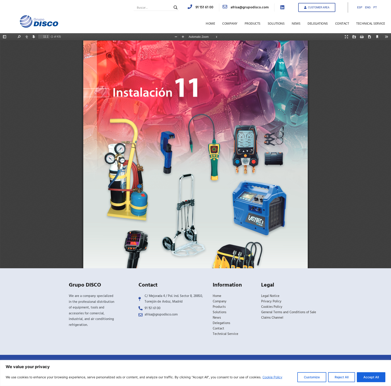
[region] (195, 373)
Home (210, 23)
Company (229, 23)
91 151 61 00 (204, 7)
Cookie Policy (272, 377)
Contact (342, 23)
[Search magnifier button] (175, 7)
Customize (312, 377)
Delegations (318, 23)
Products (252, 23)
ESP (359, 7)
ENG (368, 7)
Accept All (371, 377)
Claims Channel (272, 317)
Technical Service (370, 23)
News (296, 23)
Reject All (341, 377)
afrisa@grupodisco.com (250, 7)
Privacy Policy (271, 301)
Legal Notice (270, 296)
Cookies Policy (271, 307)
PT (375, 7)
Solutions (276, 23)
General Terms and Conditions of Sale (288, 312)
